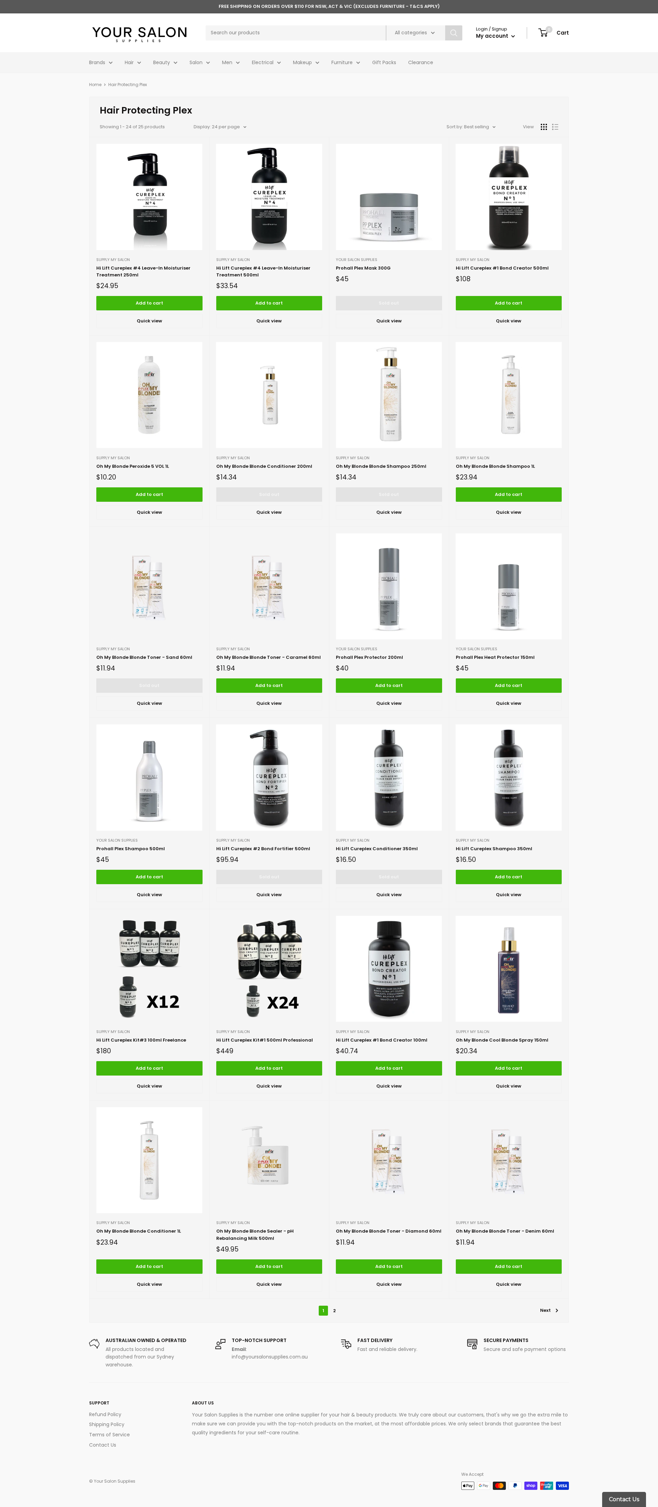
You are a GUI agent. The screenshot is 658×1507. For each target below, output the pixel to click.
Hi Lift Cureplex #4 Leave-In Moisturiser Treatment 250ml (143, 271)
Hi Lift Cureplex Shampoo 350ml (494, 848)
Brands (97, 62)
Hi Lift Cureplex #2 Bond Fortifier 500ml (263, 848)
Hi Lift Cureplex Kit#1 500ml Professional (264, 1040)
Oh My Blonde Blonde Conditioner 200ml (264, 466)
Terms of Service (109, 1434)
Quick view (149, 321)
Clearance (420, 62)
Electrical (262, 62)
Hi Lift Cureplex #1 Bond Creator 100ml (381, 1040)
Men (227, 62)
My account (493, 35)
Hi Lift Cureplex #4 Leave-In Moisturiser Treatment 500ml (263, 271)
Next (545, 1310)
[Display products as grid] (544, 127)
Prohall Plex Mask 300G (363, 268)
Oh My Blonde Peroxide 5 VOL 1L (132, 466)
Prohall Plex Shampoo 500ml (130, 848)
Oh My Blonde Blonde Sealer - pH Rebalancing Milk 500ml (255, 1234)
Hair (129, 62)
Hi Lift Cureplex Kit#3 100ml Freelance (141, 1040)
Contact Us (102, 1444)
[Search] (453, 32)
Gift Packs (384, 62)
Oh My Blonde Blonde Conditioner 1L (138, 1231)
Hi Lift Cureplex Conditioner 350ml (377, 848)
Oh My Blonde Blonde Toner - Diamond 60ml (388, 1231)
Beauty (161, 62)
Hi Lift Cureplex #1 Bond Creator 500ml (502, 268)
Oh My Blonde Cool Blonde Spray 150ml (502, 1040)
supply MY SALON (113, 259)
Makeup (302, 62)
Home (95, 84)
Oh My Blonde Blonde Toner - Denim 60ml (505, 1231)
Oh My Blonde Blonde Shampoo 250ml (381, 466)
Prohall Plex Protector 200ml (369, 657)
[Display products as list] (555, 127)
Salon (196, 62)
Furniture (342, 62)
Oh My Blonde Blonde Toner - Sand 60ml (144, 657)
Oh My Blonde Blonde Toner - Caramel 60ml (268, 657)
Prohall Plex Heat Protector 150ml (495, 657)
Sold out (389, 303)
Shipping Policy (106, 1424)
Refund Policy (105, 1414)
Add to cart (149, 303)
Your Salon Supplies (356, 259)
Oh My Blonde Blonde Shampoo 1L (495, 466)
